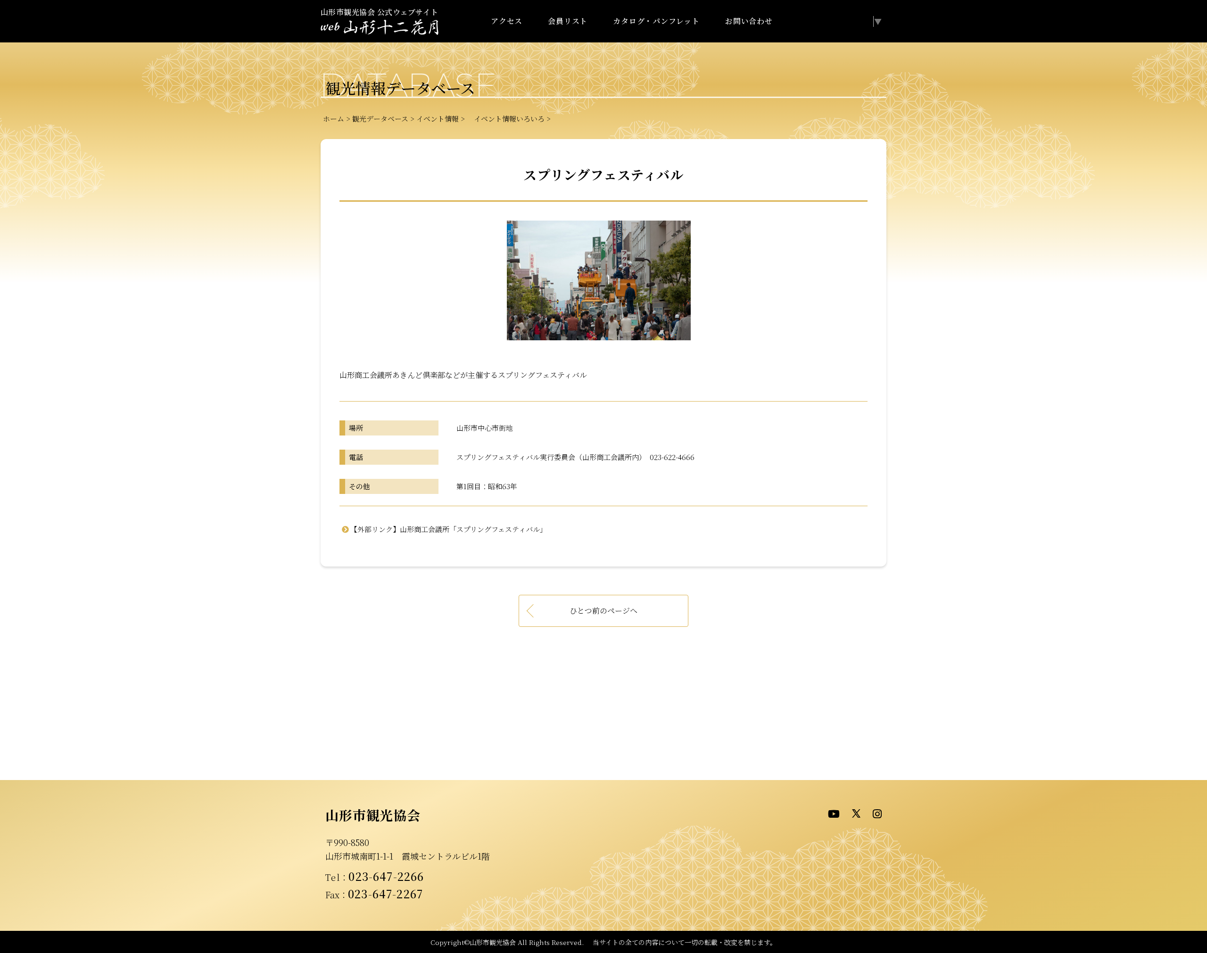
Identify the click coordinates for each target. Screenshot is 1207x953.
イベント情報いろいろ (506, 118)
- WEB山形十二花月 (379, 27)
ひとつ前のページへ (603, 610)
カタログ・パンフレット (656, 21)
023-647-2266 (386, 876)
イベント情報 (437, 118)
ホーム (333, 118)
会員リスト (567, 21)
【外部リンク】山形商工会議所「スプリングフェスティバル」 (448, 529)
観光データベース (380, 118)
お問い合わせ (749, 21)
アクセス (506, 21)
